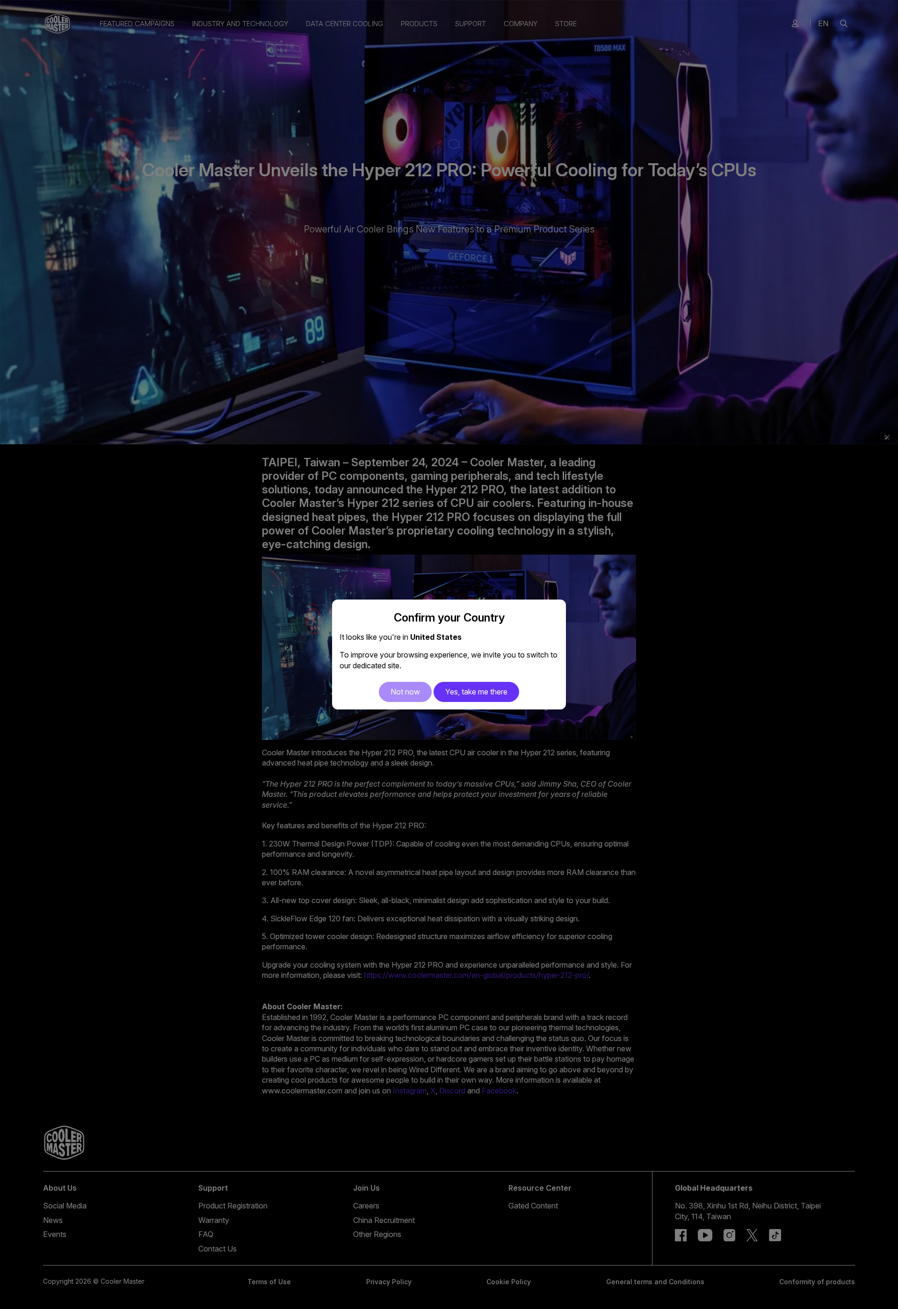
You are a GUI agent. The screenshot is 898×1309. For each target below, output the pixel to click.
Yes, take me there (476, 691)
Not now (405, 691)
